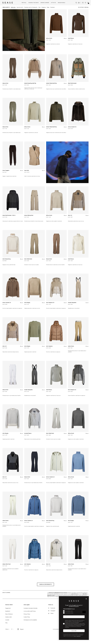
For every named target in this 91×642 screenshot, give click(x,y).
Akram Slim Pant (7, 564)
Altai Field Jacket (72, 83)
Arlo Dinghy (27, 302)
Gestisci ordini (8, 617)
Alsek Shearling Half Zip (30, 83)
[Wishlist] (85, 2)
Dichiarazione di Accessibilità (30, 620)
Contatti (7, 620)
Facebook (52, 608)
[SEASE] (8, 2)
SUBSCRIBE (73, 630)
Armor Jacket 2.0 (7, 302)
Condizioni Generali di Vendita (30, 608)
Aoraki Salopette (72, 302)
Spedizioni (7, 611)
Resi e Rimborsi (9, 614)
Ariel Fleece (71, 38)
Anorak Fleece (27, 433)
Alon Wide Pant (28, 259)
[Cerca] (76, 2)
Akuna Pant (5, 83)
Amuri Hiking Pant (28, 215)
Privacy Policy (27, 614)
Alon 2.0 (70, 215)
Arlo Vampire (49, 346)
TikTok (51, 613)
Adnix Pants (71, 346)
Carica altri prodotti (45, 584)
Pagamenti (8, 608)
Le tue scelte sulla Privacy (30, 611)
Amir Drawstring (7, 259)
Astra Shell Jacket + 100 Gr (9, 215)
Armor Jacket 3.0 (72, 126)
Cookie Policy (27, 617)
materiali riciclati (51, 595)
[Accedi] (82, 2)
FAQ (6, 622)
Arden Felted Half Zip (51, 83)
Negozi (22, 629)
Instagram (52, 610)
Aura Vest (26, 170)
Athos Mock (49, 38)
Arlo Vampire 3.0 (50, 302)
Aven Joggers (6, 170)
